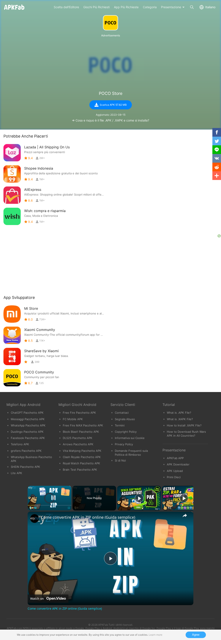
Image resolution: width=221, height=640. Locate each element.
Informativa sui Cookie (130, 438)
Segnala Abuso (125, 419)
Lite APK (16, 473)
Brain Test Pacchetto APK (80, 469)
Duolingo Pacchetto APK (27, 431)
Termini (120, 425)
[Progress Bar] (49, 505)
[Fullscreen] (68, 507)
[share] (185, 515)
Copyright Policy (126, 431)
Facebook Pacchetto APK (28, 438)
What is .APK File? (179, 412)
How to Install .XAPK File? (184, 425)
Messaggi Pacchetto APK (28, 419)
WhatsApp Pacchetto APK (28, 425)
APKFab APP (175, 458)
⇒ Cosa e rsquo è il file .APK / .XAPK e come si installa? (110, 120)
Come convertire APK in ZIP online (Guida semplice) (88, 517)
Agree (195, 634)
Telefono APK (20, 444)
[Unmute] (35, 507)
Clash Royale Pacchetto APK (82, 457)
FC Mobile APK (73, 419)
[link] (34, 518)
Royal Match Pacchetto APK (81, 463)
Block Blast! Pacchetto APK (81, 431)
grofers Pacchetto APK (26, 450)
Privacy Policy (124, 444)
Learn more (155, 634)
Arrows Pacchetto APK (78, 444)
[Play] (30, 507)
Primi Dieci (174, 477)
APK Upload (175, 471)
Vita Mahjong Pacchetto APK (82, 450)
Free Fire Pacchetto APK (79, 412)
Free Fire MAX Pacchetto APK (83, 425)
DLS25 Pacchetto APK (77, 438)
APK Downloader (178, 464)
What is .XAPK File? (180, 419)
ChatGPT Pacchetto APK (27, 412)
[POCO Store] (110, 22)
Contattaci (122, 412)
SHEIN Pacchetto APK (25, 466)
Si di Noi (120, 460)
